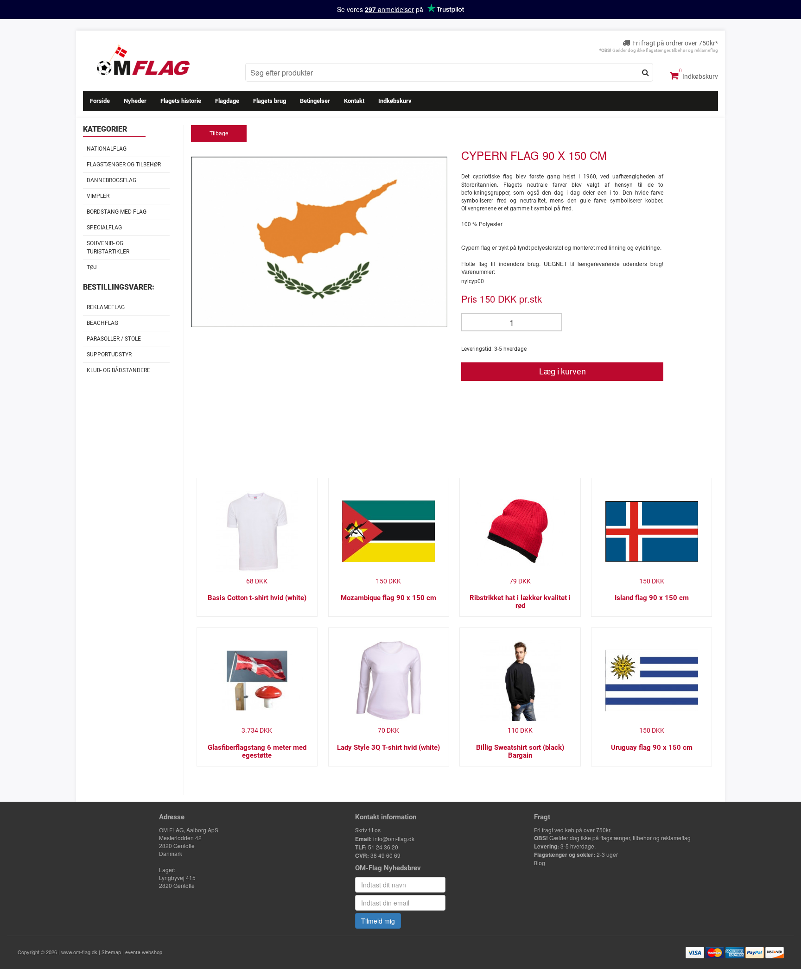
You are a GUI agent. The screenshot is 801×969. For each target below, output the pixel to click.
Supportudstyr (109, 354)
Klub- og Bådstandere (118, 370)
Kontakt (354, 100)
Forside (100, 100)
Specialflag (104, 227)
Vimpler (98, 196)
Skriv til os (368, 830)
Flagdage (227, 100)
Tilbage (219, 133)
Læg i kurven (562, 371)
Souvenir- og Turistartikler (108, 247)
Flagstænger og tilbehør (124, 164)
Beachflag (102, 323)
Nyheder (135, 100)
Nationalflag (107, 149)
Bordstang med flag (116, 212)
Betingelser (315, 100)
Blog (539, 863)
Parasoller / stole (114, 339)
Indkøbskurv (699, 76)
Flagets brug (269, 100)
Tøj (92, 267)
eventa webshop (143, 953)
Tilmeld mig (378, 920)
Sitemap (111, 953)
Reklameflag (106, 307)
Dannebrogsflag (111, 180)
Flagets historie (180, 100)
